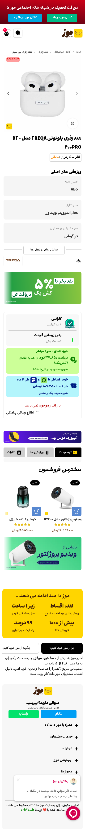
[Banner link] (42, 288)
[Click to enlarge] (72, 123)
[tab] (68, 452)
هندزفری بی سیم (22, 52)
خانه (78, 52)
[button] (76, 511)
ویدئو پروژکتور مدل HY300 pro (62, 521)
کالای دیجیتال (62, 52)
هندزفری (43, 52)
